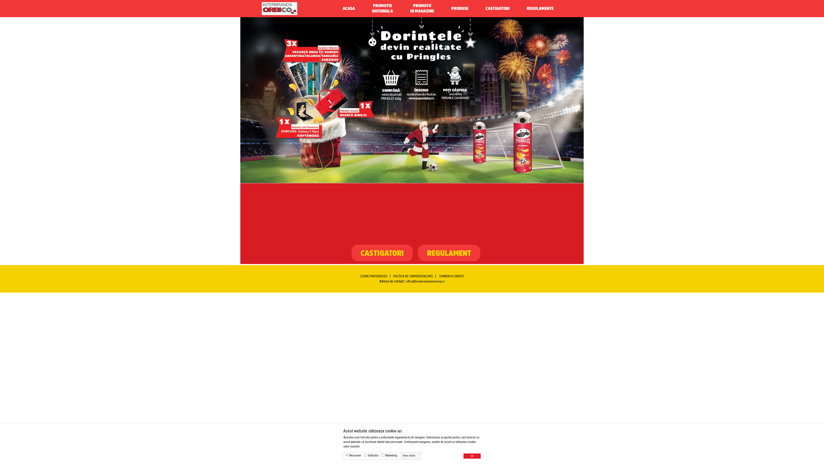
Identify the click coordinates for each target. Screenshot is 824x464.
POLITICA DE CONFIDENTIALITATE (413, 276)
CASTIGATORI (382, 253)
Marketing (391, 455)
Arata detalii (409, 455)
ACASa (349, 8)
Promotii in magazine (422, 8)
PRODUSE (459, 8)
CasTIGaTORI (498, 8)
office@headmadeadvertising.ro (425, 281)
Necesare (355, 455)
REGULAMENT (449, 253)
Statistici (373, 455)
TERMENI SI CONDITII (451, 276)
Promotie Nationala (382, 8)
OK (472, 456)
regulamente (540, 8)
